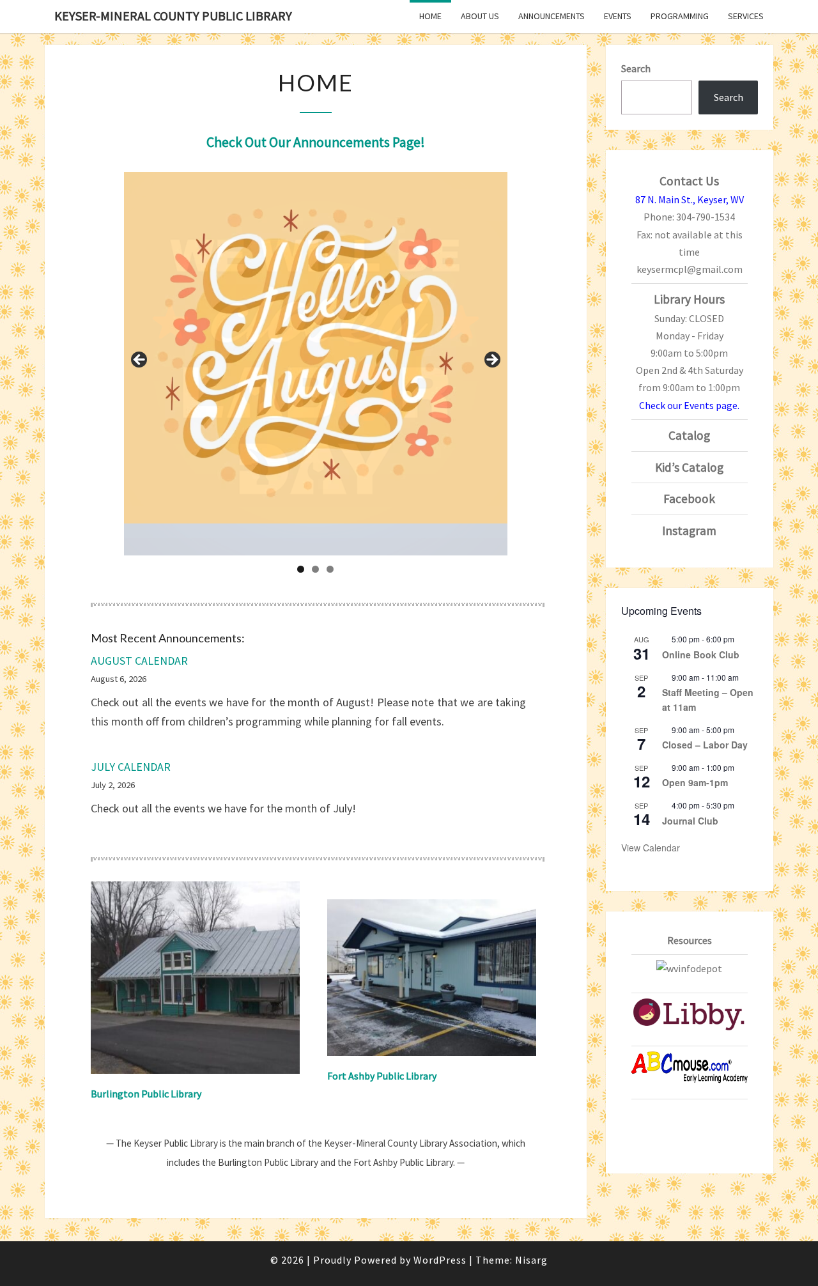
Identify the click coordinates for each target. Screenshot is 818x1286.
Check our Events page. (689, 405)
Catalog (689, 435)
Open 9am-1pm (695, 782)
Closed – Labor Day (705, 744)
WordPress (440, 1259)
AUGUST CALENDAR (139, 660)
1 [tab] (300, 569)
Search (636, 68)
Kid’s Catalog (689, 467)
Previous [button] (140, 360)
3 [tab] (330, 569)
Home (430, 16)
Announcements (551, 16)
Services (746, 16)
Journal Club (690, 820)
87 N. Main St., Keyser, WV (689, 199)
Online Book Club (700, 654)
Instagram (689, 530)
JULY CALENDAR (131, 766)
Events (617, 16)
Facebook (689, 498)
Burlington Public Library (146, 1093)
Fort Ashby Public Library (381, 1075)
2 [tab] (315, 569)
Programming (680, 16)
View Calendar (650, 847)
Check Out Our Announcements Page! (315, 142)
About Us (480, 16)
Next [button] (491, 360)
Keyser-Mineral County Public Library (173, 16)
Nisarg (531, 1259)
